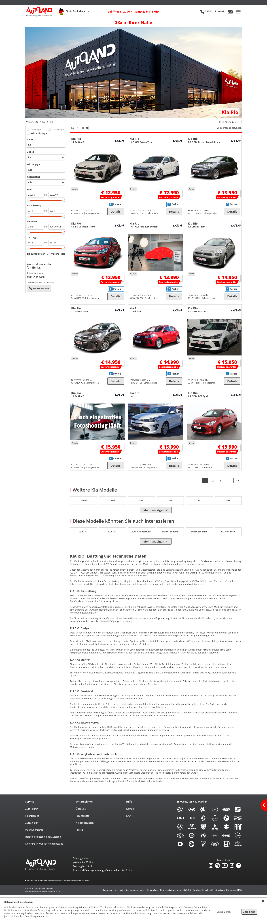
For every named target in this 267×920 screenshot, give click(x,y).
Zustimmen (249, 911)
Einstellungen (223, 911)
